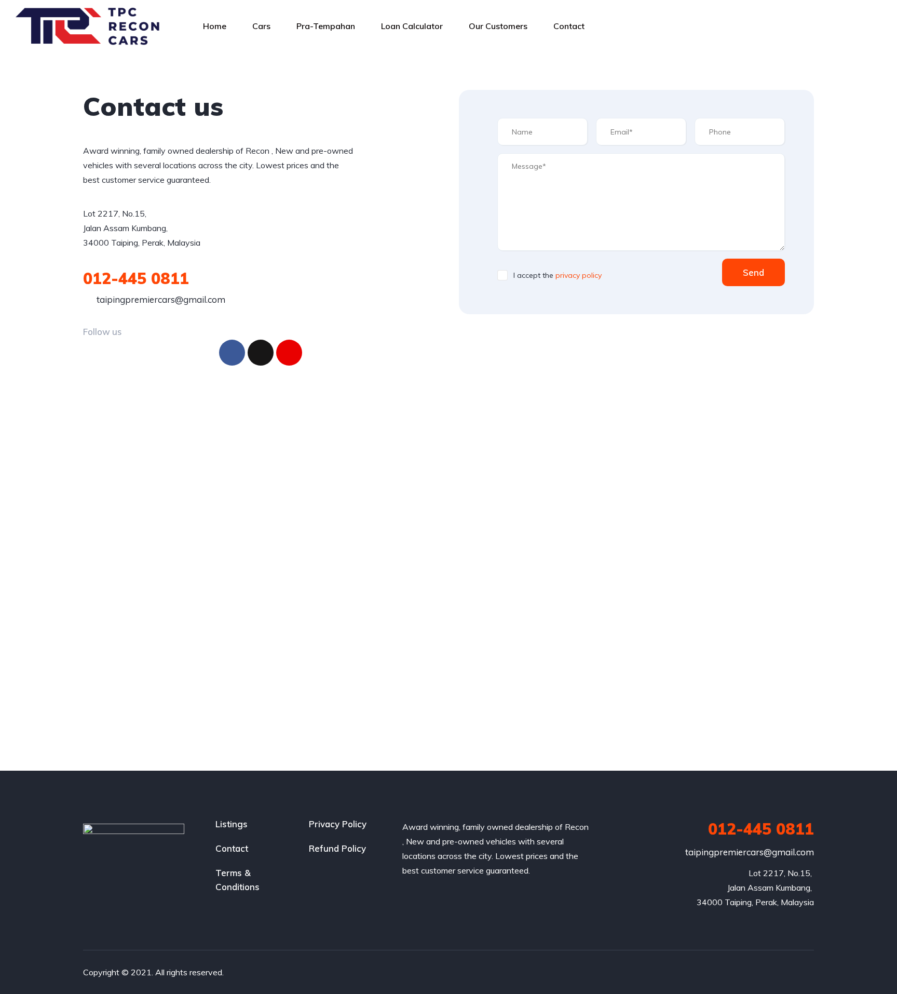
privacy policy (578, 275)
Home (214, 26)
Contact (569, 26)
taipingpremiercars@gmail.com (159, 299)
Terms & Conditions (237, 879)
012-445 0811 (136, 278)
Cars (261, 26)
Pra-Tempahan (325, 26)
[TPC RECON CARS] (90, 26)
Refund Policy (337, 848)
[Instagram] (289, 353)
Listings (231, 823)
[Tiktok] (261, 353)
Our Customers (498, 26)
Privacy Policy (337, 823)
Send (753, 272)
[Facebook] (232, 353)
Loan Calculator (412, 26)
